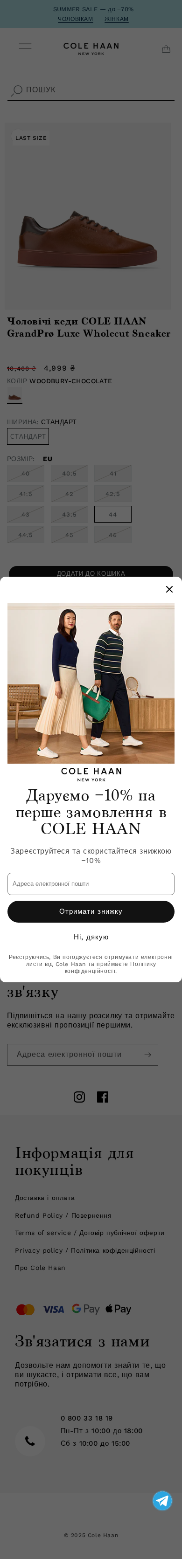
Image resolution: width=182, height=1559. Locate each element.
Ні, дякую (91, 937)
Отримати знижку (91, 911)
